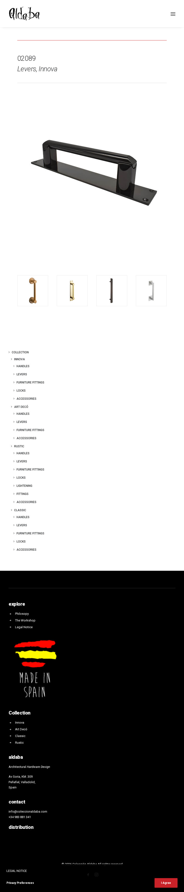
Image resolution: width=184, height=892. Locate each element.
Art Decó (21, 407)
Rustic (19, 446)
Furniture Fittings (30, 430)
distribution (21, 827)
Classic (20, 510)
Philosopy (22, 613)
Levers (22, 374)
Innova (19, 359)
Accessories (26, 398)
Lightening (24, 486)
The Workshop (25, 620)
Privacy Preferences (20, 883)
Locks (21, 390)
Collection (20, 352)
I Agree (166, 883)
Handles (23, 366)
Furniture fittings (30, 382)
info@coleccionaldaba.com (28, 811)
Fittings (23, 494)
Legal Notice (24, 627)
